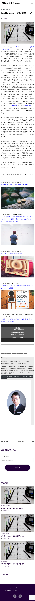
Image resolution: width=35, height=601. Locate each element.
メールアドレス (5, 456)
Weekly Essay (6, 18)
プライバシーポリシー (14, 588)
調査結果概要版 (26, 106)
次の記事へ (21, 441)
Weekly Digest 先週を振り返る (12, 508)
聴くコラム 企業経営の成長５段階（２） (13, 253)
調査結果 (14, 106)
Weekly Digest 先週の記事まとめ (12, 536)
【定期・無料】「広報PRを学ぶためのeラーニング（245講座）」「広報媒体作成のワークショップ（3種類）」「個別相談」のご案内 (17, 219)
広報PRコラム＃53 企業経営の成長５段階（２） (16, 184)
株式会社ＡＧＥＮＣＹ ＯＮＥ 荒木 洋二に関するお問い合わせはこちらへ (17, 377)
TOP (3, 588)
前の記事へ (6, 441)
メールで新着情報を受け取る (9, 590)
